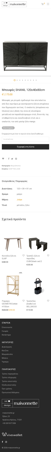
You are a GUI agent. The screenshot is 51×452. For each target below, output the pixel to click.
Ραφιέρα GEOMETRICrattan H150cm (9, 304)
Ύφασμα (5, 362)
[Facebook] (2, 442)
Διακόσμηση (7, 347)
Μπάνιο (5, 358)
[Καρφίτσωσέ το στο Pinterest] (16, 159)
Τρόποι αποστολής (9, 381)
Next (48, 42)
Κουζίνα (5, 351)
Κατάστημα (6, 335)
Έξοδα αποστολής (9, 385)
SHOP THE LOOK (14, 169)
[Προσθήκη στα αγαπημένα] (4, 159)
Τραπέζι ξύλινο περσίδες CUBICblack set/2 (34, 259)
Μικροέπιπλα (16, 166)
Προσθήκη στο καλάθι (9, 262)
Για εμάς (5, 331)
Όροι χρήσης (7, 389)
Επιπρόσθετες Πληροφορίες (14, 181)
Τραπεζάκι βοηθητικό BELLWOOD (31, 304)
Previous (2, 42)
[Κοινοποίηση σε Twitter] (12, 159)
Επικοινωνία (7, 327)
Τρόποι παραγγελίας (10, 374)
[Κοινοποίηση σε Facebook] (8, 159)
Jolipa (19, 199)
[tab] (25, 181)
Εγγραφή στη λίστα (25, 147)
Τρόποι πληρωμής (9, 377)
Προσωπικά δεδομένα (10, 392)
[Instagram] (6, 442)
